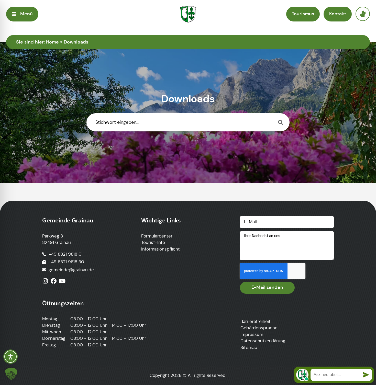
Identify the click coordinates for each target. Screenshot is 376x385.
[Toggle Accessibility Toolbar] (10, 356)
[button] (11, 374)
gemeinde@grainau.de (71, 270)
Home (52, 42)
